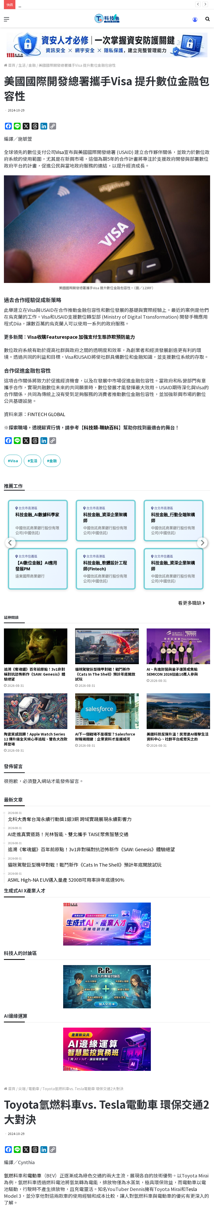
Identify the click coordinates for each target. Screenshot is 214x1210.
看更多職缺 (190, 602)
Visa (60, 152)
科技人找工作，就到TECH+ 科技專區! (57, 4)
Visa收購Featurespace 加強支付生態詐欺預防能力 (81, 336)
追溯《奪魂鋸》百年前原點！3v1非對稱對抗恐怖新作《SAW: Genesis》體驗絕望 (34, 674)
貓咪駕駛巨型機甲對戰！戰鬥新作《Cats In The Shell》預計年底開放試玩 (105, 674)
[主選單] (6, 20)
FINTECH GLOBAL (46, 414)
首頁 (11, 65)
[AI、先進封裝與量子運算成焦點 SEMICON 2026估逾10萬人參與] (178, 646)
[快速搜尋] (207, 20)
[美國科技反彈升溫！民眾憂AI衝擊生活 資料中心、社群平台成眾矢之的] (178, 711)
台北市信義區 (27, 556)
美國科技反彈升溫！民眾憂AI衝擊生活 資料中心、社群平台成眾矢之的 (178, 736)
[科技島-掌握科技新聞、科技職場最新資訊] (107, 18)
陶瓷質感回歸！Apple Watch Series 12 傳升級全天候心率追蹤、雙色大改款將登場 (35, 738)
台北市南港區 (27, 508)
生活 (22, 65)
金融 (32, 65)
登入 (36, 780)
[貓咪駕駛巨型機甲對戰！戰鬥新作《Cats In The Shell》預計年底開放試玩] (107, 646)
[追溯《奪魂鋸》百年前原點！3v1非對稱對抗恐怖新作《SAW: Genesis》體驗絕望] (35, 646)
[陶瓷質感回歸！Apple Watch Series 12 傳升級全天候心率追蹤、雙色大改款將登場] (35, 711)
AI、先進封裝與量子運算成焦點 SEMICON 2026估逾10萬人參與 (172, 671)
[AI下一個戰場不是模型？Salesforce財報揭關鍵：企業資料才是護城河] (107, 711)
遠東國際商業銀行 (30, 576)
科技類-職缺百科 (101, 427)
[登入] (195, 21)
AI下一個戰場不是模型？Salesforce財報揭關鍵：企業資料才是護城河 (105, 736)
